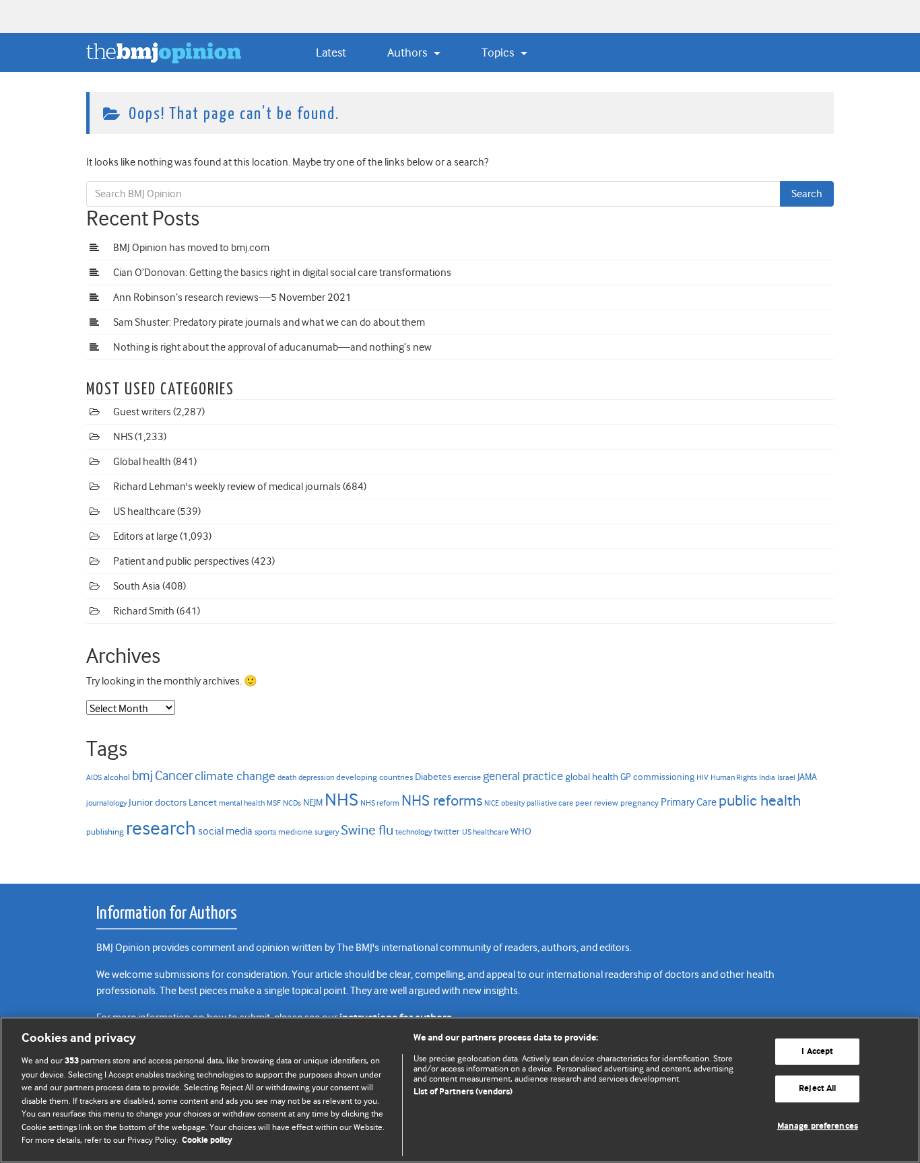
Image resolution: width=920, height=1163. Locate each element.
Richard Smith (143, 611)
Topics (499, 52)
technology (413, 832)
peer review (596, 803)
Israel (786, 777)
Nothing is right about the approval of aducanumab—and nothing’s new (272, 347)
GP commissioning (657, 776)
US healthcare (144, 511)
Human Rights (734, 777)
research (161, 828)
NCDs (292, 803)
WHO (521, 831)
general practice (523, 776)
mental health (242, 803)
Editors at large (145, 536)
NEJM (313, 803)
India (767, 777)
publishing (105, 831)
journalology (106, 803)
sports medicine (284, 831)
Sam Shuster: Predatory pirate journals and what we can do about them (269, 322)
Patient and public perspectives (181, 561)
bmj (142, 775)
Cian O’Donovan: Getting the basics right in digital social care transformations (282, 273)
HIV (702, 777)
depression (316, 777)
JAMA (807, 776)
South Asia (136, 586)
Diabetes (433, 777)
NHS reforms (441, 800)
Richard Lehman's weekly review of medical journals (227, 487)
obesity (513, 803)
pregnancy (639, 803)
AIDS (94, 777)
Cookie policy (207, 1140)
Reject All (817, 1089)
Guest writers (142, 412)
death (286, 777)
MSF (274, 803)
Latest (331, 52)
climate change (235, 776)
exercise (467, 777)
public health (760, 800)
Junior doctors (158, 802)
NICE (491, 803)
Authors (408, 52)
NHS (123, 437)
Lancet (203, 802)
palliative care (550, 803)
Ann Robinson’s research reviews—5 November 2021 (232, 297)
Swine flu (367, 830)
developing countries (374, 777)
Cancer (174, 775)
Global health (142, 462)
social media (225, 831)
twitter (447, 831)
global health (591, 777)
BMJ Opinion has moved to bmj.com (191, 248)
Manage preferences (817, 1126)
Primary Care (689, 802)
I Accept (817, 1052)
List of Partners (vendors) (463, 1092)
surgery (327, 832)
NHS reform (379, 803)
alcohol (117, 777)
